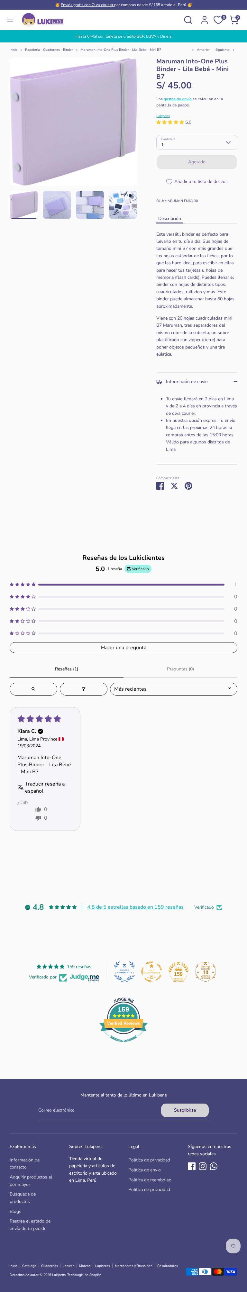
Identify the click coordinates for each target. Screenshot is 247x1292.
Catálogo (29, 1265)
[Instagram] (202, 1166)
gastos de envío (178, 99)
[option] (123, 36)
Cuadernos (49, 1265)
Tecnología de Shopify (84, 1274)
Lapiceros (102, 1265)
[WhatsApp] (213, 1166)
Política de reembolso (149, 1180)
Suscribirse (185, 1110)
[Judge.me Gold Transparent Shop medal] (151, 971)
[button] (170, 122)
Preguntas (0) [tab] (180, 669)
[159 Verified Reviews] (123, 1046)
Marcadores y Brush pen (133, 1265)
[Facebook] (192, 1166)
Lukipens (163, 116)
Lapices (68, 1265)
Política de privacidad (149, 1160)
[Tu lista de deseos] (218, 19)
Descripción (169, 218)
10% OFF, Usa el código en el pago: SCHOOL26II (123, 36)
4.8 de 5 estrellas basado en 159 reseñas (135, 907)
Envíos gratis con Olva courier (87, 4)
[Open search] (33, 689)
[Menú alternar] (10, 20)
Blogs (15, 1211)
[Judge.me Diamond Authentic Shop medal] (124, 971)
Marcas (84, 1265)
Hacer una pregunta (123, 647)
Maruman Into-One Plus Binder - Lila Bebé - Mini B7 (121, 49)
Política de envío (144, 1170)
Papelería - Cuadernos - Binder (49, 49)
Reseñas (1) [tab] (66, 669)
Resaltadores (167, 1265)
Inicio (13, 49)
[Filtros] (83, 689)
